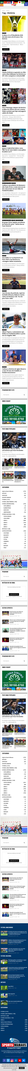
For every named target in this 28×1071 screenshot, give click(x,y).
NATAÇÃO (6, 545)
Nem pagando (11, 994)
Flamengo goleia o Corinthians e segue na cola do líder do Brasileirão (17, 960)
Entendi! (22, 1068)
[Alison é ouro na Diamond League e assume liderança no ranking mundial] (5, 622)
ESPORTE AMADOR (6, 497)
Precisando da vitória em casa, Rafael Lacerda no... (7, 480)
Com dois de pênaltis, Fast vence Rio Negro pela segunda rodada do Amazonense (16, 950)
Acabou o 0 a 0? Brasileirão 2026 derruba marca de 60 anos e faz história (12, 37)
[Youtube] (19, 1060)
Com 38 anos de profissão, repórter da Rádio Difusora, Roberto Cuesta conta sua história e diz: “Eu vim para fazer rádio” (13, 296)
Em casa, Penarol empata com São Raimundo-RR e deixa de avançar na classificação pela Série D (16, 976)
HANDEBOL (6, 541)
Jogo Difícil (10, 986)
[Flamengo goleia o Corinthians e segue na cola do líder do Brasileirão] (4, 961)
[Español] (2, 4)
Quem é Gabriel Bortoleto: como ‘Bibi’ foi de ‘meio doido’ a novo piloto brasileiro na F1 (14, 150)
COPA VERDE (6, 518)
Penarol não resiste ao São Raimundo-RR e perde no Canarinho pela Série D (17, 968)
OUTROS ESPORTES (6, 531)
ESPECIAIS (13, 183)
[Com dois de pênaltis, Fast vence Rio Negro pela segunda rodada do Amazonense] (4, 950)
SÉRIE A (5, 520)
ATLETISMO (6, 533)
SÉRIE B (5, 522)
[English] (9, 2)
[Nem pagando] (4, 995)
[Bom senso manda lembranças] (4, 1003)
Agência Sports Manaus (7, 183)
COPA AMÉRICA (7, 505)
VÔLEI (5, 547)
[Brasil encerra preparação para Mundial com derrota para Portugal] (5, 640)
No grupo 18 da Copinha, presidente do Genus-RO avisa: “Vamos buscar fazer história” (13, 224)
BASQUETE (6, 535)
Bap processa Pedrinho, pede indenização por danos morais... (7, 468)
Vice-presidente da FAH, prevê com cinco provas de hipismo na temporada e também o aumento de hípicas (18, 630)
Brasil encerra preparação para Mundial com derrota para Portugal (17, 639)
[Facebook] (4, 1060)
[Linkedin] (16, 1060)
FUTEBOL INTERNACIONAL (8, 503)
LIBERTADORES (7, 512)
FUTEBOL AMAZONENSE (7, 501)
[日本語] (20, 2)
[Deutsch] (16, 2)
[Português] (23, 2)
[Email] (23, 1060)
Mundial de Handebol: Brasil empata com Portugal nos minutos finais (18, 647)
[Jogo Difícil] (4, 988)
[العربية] (2, 2)
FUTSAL (5, 539)
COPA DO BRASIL (7, 516)
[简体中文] (5, 2)
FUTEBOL (13, 220)
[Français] (12, 2)
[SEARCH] (24, 394)
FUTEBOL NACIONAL (19, 220)
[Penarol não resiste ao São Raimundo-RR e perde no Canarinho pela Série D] (4, 969)
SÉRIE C (5, 524)
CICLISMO (6, 537)
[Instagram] (12, 1060)
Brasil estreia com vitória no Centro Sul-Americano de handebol (16, 613)
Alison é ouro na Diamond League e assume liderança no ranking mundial (17, 621)
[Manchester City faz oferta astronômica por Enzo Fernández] (14, 440)
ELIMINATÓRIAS (7, 508)
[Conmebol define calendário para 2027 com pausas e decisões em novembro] (20, 475)
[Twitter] (8, 1060)
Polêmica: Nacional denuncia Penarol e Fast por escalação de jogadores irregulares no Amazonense (17, 941)
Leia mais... (14, 1069)
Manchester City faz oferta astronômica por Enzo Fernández (12, 449)
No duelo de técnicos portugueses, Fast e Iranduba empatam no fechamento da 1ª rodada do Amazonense (17, 933)
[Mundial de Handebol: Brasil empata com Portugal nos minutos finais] (5, 648)
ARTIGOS (4, 493)
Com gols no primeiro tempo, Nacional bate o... (20, 467)
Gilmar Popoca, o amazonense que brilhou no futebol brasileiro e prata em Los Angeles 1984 (13, 334)
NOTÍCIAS (4, 33)
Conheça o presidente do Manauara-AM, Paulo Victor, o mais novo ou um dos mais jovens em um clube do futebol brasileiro (13, 188)
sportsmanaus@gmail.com (17, 1056)
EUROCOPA (6, 510)
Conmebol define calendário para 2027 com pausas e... (19, 480)
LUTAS (5, 543)
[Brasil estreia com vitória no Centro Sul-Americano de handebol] (5, 613)
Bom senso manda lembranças (15, 1001)
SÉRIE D (5, 526)
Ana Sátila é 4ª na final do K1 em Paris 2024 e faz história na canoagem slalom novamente (12, 260)
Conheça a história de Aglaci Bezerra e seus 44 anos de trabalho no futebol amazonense (14, 371)
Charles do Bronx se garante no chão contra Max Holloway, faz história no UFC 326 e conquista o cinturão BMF (14, 74)
